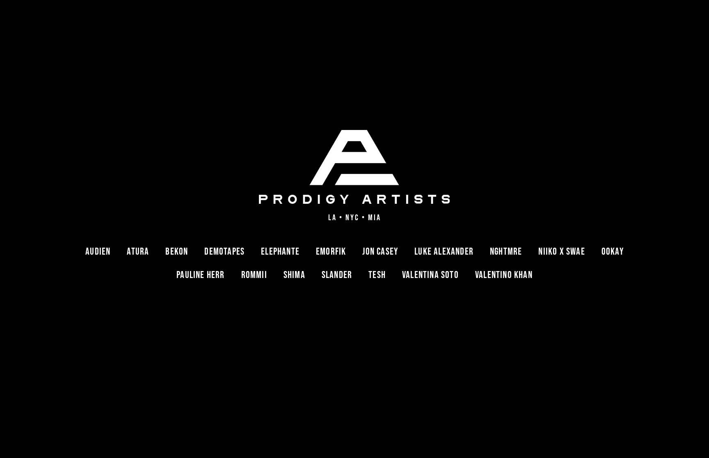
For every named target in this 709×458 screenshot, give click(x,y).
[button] (97, 252)
